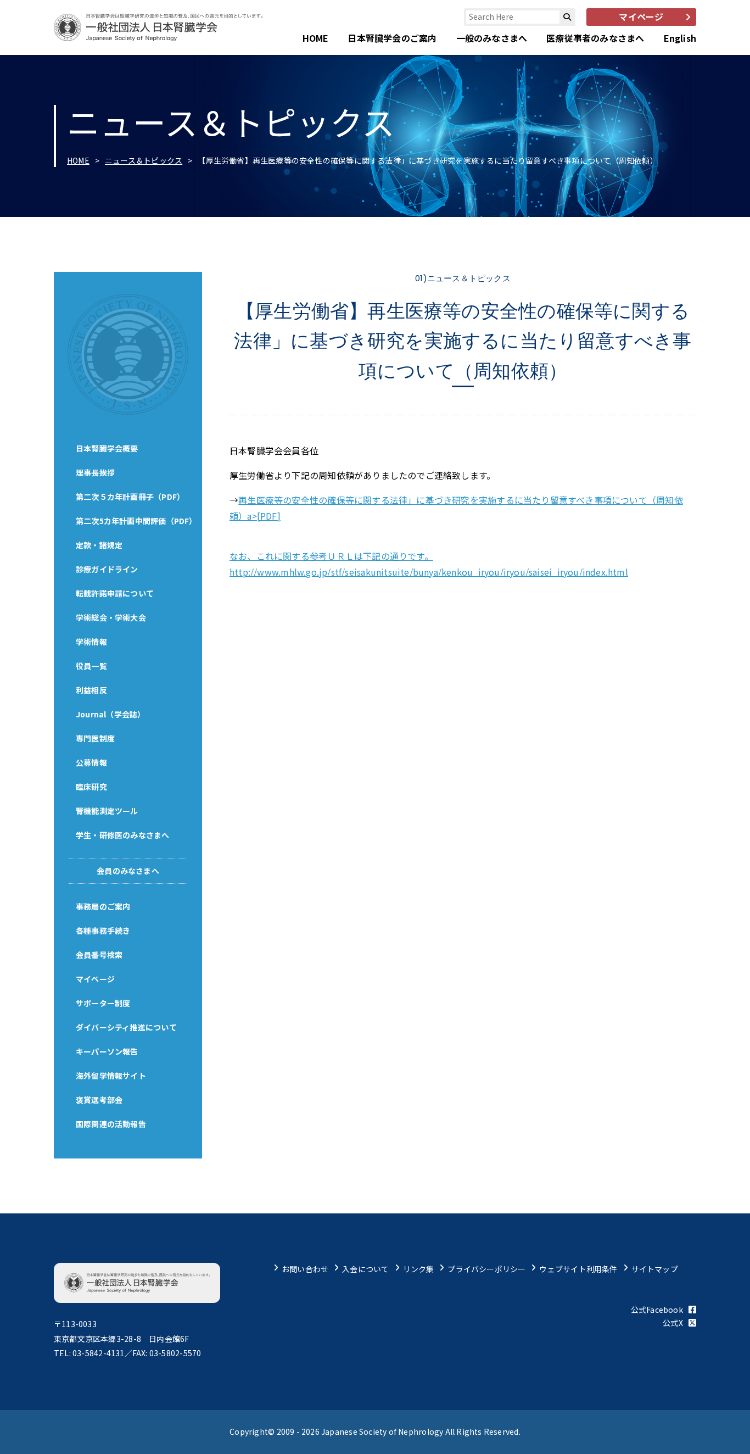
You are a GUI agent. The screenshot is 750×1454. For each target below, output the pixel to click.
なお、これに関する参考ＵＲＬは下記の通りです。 (331, 555)
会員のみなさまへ (128, 870)
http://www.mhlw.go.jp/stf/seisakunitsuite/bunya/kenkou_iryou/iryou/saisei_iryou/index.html (429, 571)
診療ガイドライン (107, 569)
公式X (673, 1322)
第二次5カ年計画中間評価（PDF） (136, 520)
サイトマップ (654, 1268)
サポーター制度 (103, 1003)
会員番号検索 (99, 954)
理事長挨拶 (95, 472)
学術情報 (91, 641)
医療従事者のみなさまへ (595, 37)
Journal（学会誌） (110, 714)
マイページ (95, 978)
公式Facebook (657, 1309)
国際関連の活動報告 (111, 1123)
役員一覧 (91, 665)
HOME (316, 37)
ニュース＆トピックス (143, 160)
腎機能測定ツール (107, 810)
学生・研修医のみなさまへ (123, 834)
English (680, 37)
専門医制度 (95, 738)
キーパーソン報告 (107, 1051)
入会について (365, 1268)
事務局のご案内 (103, 906)
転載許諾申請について (115, 593)
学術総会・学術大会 (111, 617)
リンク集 (418, 1268)
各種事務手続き (103, 930)
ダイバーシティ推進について (126, 1027)
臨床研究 (91, 786)
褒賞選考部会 (99, 1099)
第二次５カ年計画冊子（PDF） (130, 496)
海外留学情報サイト (111, 1075)
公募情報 (91, 762)
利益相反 (91, 689)
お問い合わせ (305, 1268)
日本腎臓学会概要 (107, 448)
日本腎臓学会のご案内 (392, 37)
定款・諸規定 (99, 544)
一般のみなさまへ (492, 37)
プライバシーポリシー (486, 1268)
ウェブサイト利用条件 (578, 1268)
